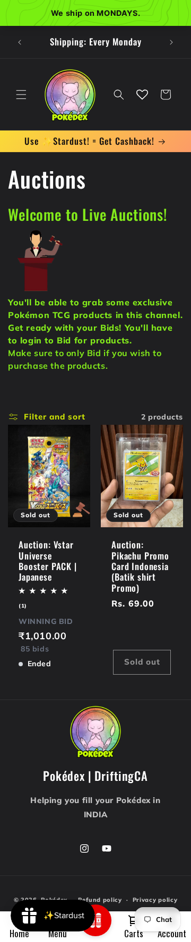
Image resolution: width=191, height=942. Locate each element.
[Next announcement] (171, 42)
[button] (21, 94)
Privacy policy (155, 899)
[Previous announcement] (19, 42)
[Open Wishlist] (142, 94)
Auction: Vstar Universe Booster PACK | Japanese (48, 561)
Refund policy (100, 899)
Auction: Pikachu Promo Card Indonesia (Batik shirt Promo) (140, 566)
